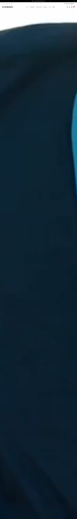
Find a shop (67, 3)
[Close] (74, 1)
